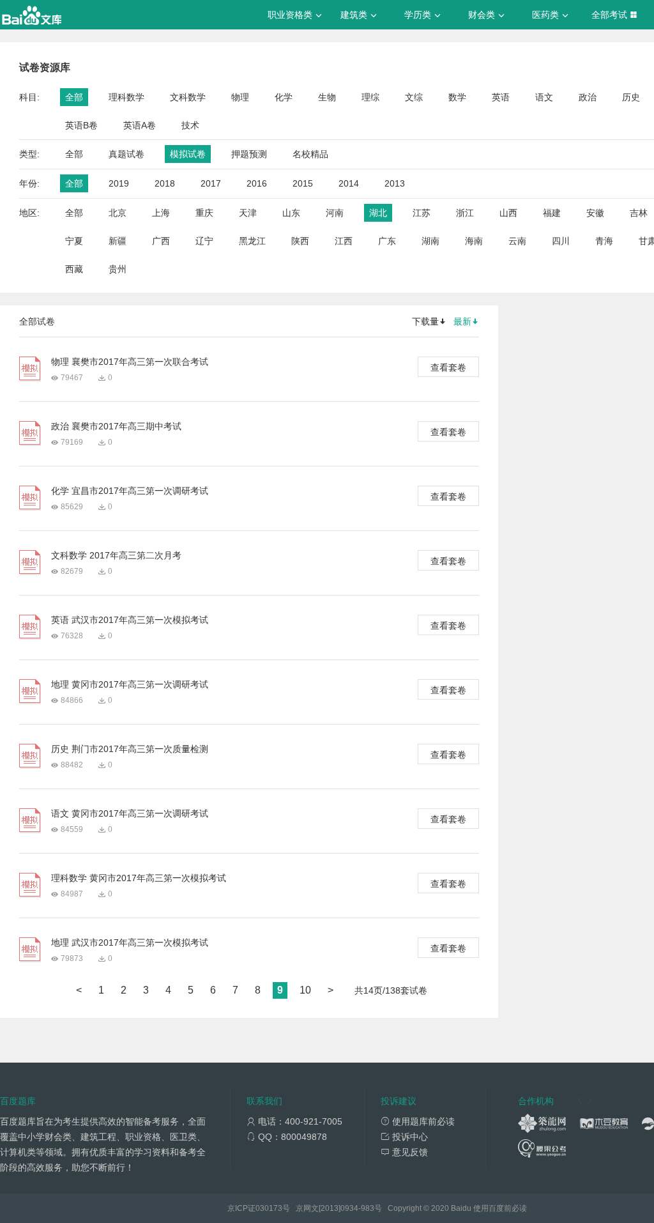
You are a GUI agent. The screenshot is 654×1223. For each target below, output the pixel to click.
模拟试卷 (188, 154)
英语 (501, 97)
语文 (544, 97)
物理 (240, 97)
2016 (257, 183)
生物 (327, 97)
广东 (387, 241)
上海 (161, 213)
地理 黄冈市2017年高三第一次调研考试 (129, 684)
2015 (303, 183)
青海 (604, 241)
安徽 (595, 213)
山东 (291, 213)
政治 (588, 97)
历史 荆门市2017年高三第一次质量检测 (129, 749)
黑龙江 (252, 241)
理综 (370, 97)
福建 (552, 213)
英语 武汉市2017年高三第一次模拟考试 (129, 620)
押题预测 (249, 154)
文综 (414, 97)
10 (305, 990)
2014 (348, 183)
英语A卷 (139, 125)
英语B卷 (81, 125)
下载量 (425, 321)
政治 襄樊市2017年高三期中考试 (116, 426)
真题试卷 (126, 154)
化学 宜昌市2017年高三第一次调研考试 (129, 491)
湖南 (430, 241)
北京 (117, 213)
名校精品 (310, 154)
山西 (508, 213)
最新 (462, 321)
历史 (631, 97)
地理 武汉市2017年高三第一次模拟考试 (129, 942)
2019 (119, 183)
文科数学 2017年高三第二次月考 (116, 555)
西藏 (74, 269)
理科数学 (126, 97)
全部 (74, 97)
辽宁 (204, 241)
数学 (457, 97)
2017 (211, 183)
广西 (161, 241)
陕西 (300, 241)
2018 (165, 183)
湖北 (378, 213)
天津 (248, 213)
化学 (284, 97)
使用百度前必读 (500, 1208)
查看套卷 (448, 367)
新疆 (117, 241)
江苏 (421, 213)
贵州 (117, 269)
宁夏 (74, 241)
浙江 (465, 213)
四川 (561, 241)
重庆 (204, 213)
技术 (190, 125)
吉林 (639, 213)
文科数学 (188, 97)
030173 (268, 1208)
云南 (517, 241)
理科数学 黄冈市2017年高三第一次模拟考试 (138, 878)
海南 (474, 241)
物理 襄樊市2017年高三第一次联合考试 (129, 362)
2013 (394, 183)
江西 (344, 241)
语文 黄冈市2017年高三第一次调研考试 (129, 813)
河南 (335, 213)
